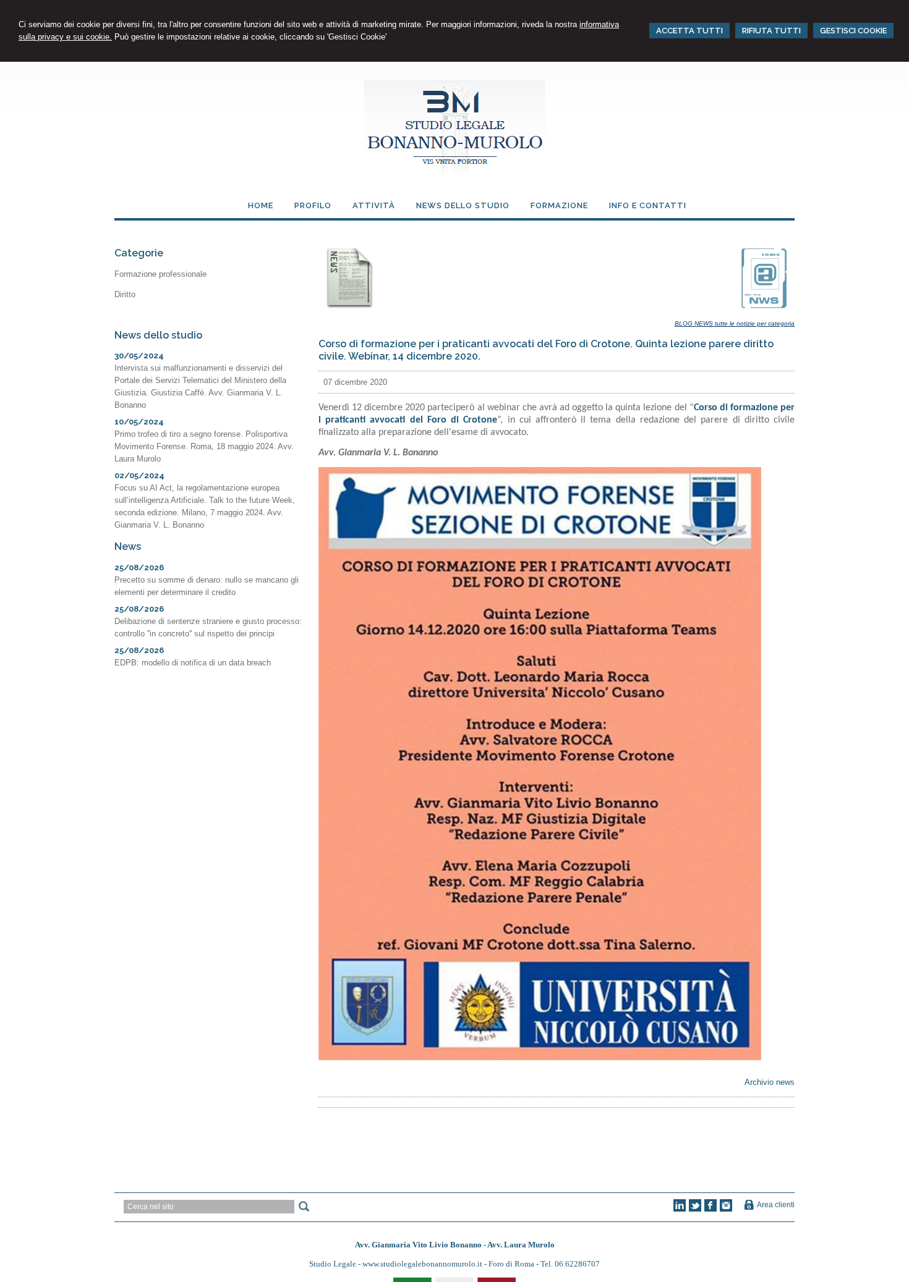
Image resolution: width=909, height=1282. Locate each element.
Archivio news (770, 1082)
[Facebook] (710, 1209)
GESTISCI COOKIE (853, 30)
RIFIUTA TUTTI (771, 30)
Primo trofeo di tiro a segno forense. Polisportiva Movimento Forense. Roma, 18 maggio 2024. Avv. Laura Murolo (204, 446)
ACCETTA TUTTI (689, 30)
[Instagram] (726, 1209)
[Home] (454, 172)
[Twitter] (695, 1209)
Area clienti (776, 1204)
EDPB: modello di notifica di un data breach (192, 662)
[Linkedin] (679, 1209)
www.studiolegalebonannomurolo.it (423, 1263)
